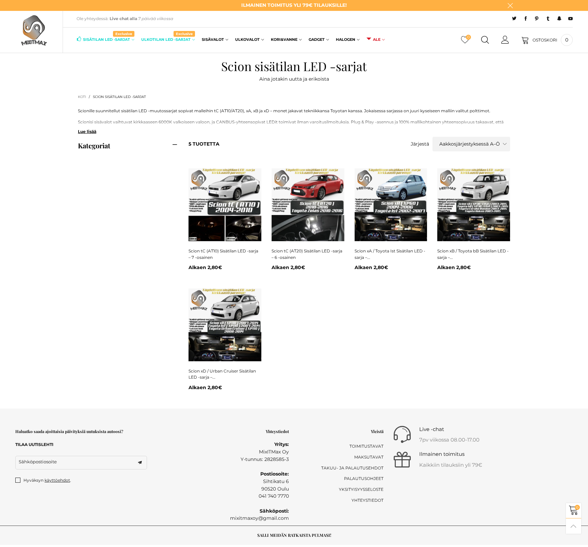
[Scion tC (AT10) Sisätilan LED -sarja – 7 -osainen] (225, 204)
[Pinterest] (536, 18)
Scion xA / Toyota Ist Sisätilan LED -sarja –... (390, 254)
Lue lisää (87, 131)
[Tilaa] (140, 462)
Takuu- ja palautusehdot (352, 467)
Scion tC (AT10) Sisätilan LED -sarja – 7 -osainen (223, 254)
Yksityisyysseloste (361, 489)
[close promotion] (510, 5)
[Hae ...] (485, 40)
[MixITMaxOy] (33, 30)
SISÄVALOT (213, 39)
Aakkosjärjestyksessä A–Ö (469, 144)
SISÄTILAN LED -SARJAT (107, 39)
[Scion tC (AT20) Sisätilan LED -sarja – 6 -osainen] (308, 204)
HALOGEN (345, 39)
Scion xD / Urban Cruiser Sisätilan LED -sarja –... (222, 374)
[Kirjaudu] (505, 40)
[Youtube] (570, 18)
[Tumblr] (548, 18)
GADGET (317, 39)
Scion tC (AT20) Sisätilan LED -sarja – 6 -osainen (307, 254)
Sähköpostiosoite (38, 461)
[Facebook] (525, 18)
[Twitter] (514, 18)
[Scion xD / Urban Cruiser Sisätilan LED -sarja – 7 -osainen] (225, 324)
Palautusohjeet (363, 478)
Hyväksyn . (47, 480)
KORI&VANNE (284, 39)
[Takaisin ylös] (573, 526)
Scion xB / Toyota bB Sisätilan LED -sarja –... (473, 254)
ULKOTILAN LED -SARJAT (167, 39)
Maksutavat (368, 457)
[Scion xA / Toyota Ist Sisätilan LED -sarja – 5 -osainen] (391, 204)
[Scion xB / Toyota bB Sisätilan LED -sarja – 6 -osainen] (473, 204)
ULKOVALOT (247, 39)
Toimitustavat (366, 446)
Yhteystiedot (367, 500)
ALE (376, 39)
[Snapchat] (559, 18)
